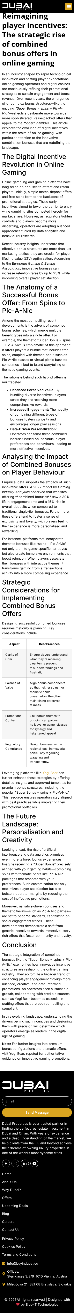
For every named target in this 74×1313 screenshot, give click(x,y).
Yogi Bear (50, 773)
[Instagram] (15, 1163)
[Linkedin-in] (25, 1163)
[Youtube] (34, 1163)
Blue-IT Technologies (42, 1304)
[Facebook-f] (6, 1163)
